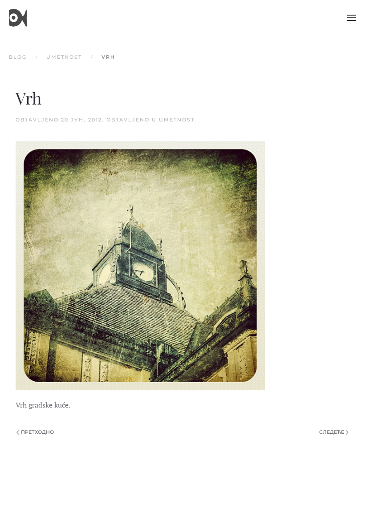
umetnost (177, 120)
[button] (351, 18)
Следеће (331, 432)
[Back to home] (18, 18)
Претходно (37, 432)
